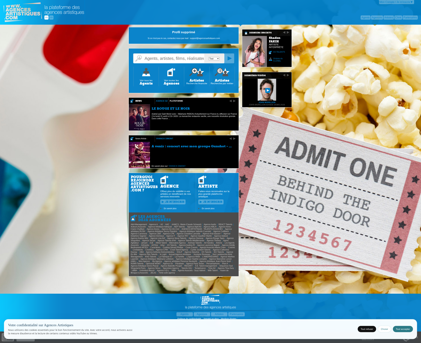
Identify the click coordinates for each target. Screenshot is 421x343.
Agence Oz (162, 101)
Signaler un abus (211, 319)
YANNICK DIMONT (164, 138)
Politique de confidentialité (189, 319)
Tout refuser (367, 329)
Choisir (384, 329)
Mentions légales (229, 319)
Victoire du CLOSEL (278, 59)
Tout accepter (403, 329)
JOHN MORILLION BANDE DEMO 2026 (267, 105)
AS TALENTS (279, 52)
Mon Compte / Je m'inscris (395, 2)
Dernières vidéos (255, 75)
